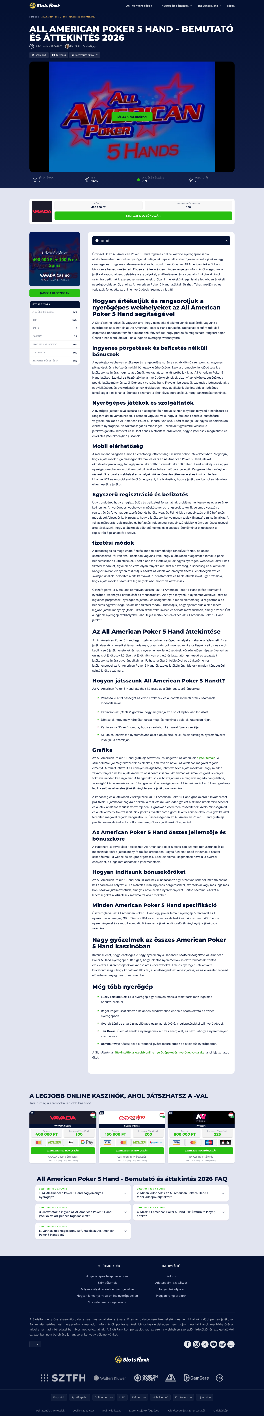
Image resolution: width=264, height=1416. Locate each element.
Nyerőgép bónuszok (175, 5)
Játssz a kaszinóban (132, 116)
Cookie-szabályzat (83, 1410)
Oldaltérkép (220, 1410)
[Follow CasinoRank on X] (205, 1344)
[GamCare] (196, 1378)
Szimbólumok (107, 1283)
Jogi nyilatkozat (111, 1410)
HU (33, 1344)
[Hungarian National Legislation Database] (110, 1378)
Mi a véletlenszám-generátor (107, 1302)
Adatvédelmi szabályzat (171, 1283)
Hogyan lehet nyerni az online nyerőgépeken (107, 1296)
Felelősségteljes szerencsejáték (186, 1410)
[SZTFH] (63, 1378)
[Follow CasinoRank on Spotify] (222, 1344)
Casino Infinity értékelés (131, 1156)
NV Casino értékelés (201, 1156)
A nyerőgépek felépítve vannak (107, 1276)
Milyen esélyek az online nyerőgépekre (107, 1289)
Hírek (231, 5)
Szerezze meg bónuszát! (143, 215)
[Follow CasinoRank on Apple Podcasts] (231, 1344)
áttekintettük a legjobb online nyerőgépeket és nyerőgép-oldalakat (159, 1052)
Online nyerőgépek (139, 5)
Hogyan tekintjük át (171, 1289)
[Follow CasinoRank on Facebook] (187, 1344)
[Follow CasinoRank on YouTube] (213, 1344)
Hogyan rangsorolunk (171, 1296)
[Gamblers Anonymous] (170, 1378)
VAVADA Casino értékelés (63, 1156)
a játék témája (206, 758)
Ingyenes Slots (208, 5)
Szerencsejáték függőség (144, 1410)
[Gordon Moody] (146, 1378)
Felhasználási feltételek (50, 1410)
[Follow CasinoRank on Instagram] (196, 1344)
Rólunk (171, 1276)
